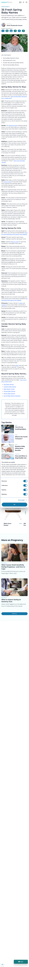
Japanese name (13, 125)
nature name (7, 181)
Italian (21, 303)
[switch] (25, 485)
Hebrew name (15, 241)
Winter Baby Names (9, 393)
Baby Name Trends (9, 389)
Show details (21, 500)
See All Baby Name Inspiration (12, 396)
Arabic (16, 365)
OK (14, 504)
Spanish (3, 305)
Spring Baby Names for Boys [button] (11, 58)
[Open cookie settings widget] (2, 964)
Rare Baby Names (9, 384)
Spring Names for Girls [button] (9, 60)
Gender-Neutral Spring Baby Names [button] (13, 62)
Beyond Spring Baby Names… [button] (11, 65)
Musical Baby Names (9, 391)
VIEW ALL (14, 613)
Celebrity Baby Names (10, 386)
